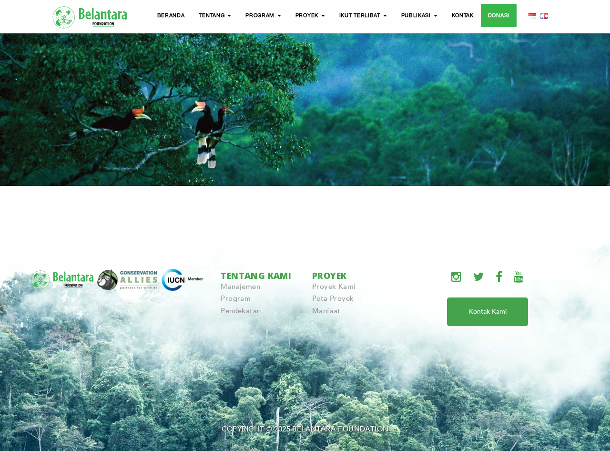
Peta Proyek (333, 298)
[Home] (90, 15)
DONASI (498, 15)
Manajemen (240, 286)
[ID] (532, 15)
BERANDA (171, 15)
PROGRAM (260, 15)
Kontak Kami (488, 311)
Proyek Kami (334, 286)
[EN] (544, 15)
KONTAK (463, 15)
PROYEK (307, 15)
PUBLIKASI (417, 15)
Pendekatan (241, 311)
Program (236, 298)
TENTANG (213, 15)
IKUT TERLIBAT (360, 15)
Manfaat (326, 311)
